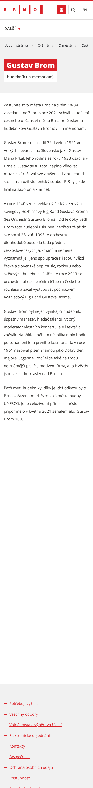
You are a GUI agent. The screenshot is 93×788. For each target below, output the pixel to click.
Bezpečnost (19, 756)
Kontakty (17, 746)
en (84, 9)
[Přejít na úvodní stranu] (23, 9)
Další (10, 28)
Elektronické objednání (29, 735)
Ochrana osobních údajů (31, 767)
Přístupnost (19, 777)
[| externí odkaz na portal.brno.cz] (61, 9)
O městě (65, 45)
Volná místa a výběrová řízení (35, 724)
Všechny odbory (23, 714)
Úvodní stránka (16, 45)
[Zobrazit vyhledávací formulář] (73, 9)
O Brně (43, 45)
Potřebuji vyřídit (23, 703)
